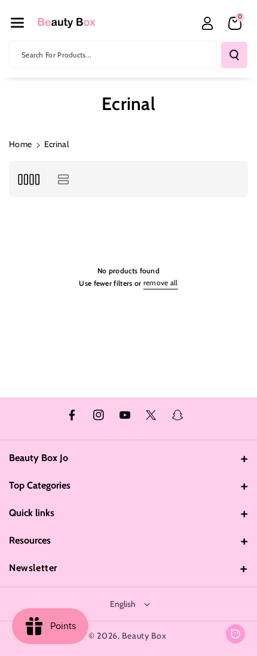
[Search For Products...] (234, 55)
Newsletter (33, 567)
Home (20, 144)
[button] (17, 23)
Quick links (31, 512)
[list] (63, 179)
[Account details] (207, 23)
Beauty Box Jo (38, 457)
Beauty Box (144, 635)
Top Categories (40, 485)
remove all (160, 282)
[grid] (28, 179)
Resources (30, 540)
